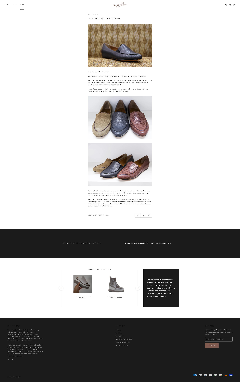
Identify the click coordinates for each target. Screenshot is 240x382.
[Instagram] (12, 360)
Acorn (137, 199)
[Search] (230, 5)
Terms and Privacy (122, 345)
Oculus (143, 76)
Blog (22, 5)
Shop (15, 5)
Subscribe (212, 345)
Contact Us (119, 336)
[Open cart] (234, 5)
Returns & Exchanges (123, 342)
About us (119, 333)
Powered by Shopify (14, 377)
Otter (144, 199)
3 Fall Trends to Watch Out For (82, 243)
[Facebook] (8, 360)
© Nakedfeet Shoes (14, 374)
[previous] (61, 288)
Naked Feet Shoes (98, 76)
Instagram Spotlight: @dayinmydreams (147, 243)
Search (118, 330)
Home (7, 5)
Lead (133, 199)
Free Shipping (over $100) (124, 339)
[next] (138, 288)
